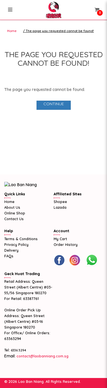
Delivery (11, 250)
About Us (12, 207)
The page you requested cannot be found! (60, 31)
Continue (53, 103)
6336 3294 (18, 350)
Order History (66, 244)
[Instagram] (74, 260)
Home (12, 31)
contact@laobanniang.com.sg (41, 356)
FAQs (8, 256)
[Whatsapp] (91, 260)
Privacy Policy (16, 244)
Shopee (60, 201)
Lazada (60, 207)
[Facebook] (59, 260)
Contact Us (14, 218)
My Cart (60, 238)
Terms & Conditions (21, 238)
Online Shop (14, 213)
